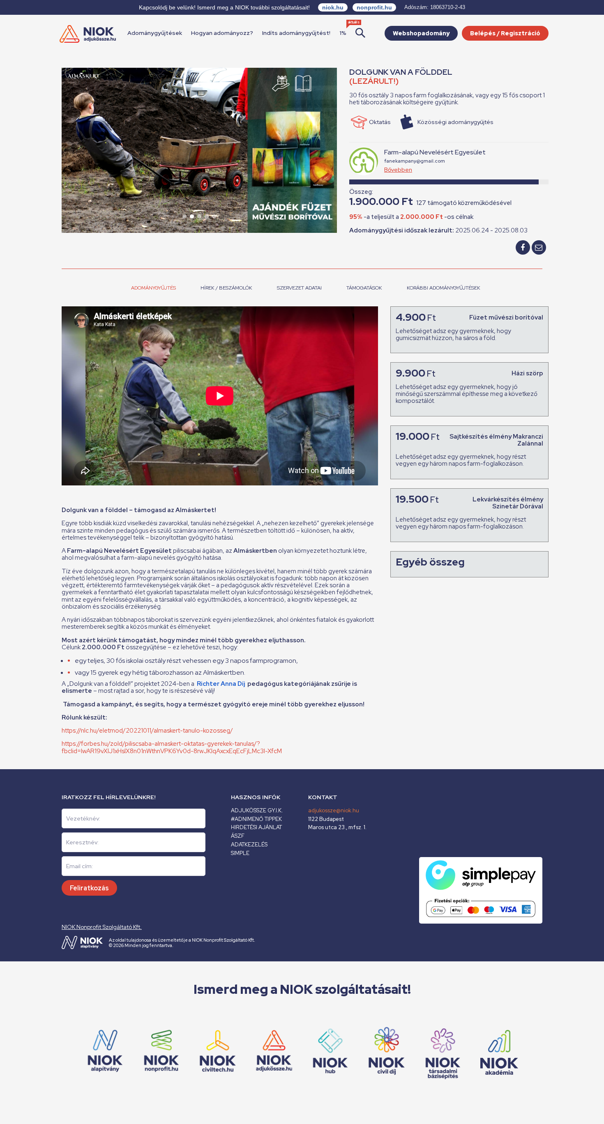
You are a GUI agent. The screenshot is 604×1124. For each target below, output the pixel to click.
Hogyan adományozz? (222, 33)
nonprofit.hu (374, 7)
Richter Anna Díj (221, 684)
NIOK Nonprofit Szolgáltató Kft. (102, 927)
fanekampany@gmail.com (414, 161)
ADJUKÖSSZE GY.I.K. (257, 810)
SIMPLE (240, 853)
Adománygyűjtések (154, 33)
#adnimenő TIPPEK (256, 819)
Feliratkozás (89, 888)
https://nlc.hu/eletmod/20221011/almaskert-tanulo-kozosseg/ (147, 730)
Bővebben (398, 169)
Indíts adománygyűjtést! (296, 33)
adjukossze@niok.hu (333, 810)
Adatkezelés (249, 844)
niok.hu (332, 7)
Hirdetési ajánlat (256, 827)
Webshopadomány (421, 33)
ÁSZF (237, 835)
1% (342, 33)
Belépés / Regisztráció (505, 33)
